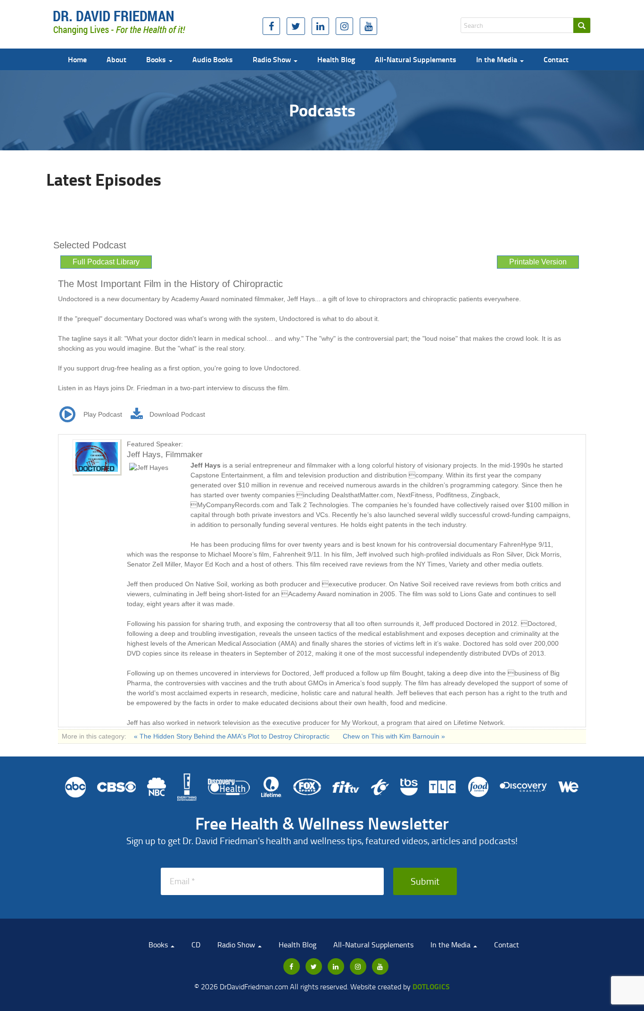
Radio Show (273, 59)
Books (157, 59)
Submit (425, 881)
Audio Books (212, 59)
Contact (556, 59)
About (116, 59)
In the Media (497, 59)
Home (77, 59)
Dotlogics (431, 986)
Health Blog (336, 59)
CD (195, 944)
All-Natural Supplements (415, 59)
